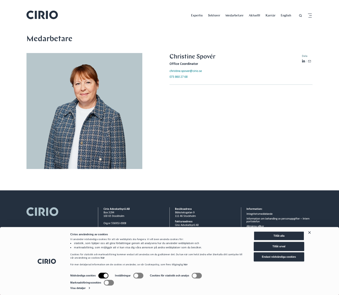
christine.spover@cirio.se (186, 71)
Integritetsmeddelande (259, 214)
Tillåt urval (278, 246)
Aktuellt (254, 15)
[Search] (300, 15)
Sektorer (214, 15)
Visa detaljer (78, 288)
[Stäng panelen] (309, 232)
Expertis (197, 15)
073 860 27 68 (179, 77)
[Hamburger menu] (310, 15)
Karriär (270, 15)
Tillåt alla (278, 235)
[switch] (138, 276)
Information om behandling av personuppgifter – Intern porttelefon (278, 220)
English (286, 15)
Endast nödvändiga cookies (279, 256)
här (103, 258)
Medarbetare (234, 15)
